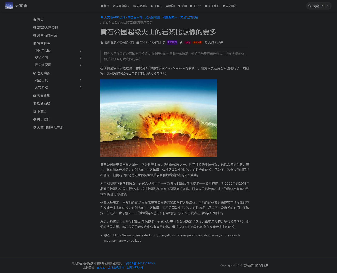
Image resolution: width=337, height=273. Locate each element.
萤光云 (101, 267)
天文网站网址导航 (50, 127)
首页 (106, 5)
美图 (184, 5)
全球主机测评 (116, 267)
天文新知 (43, 96)
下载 (197, 5)
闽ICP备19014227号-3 (140, 263)
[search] (319, 6)
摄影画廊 (43, 103)
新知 (172, 5)
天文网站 (231, 5)
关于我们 (213, 5)
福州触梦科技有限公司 (119, 42)
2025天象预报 (47, 27)
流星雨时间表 (47, 35)
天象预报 (142, 5)
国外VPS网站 (135, 267)
